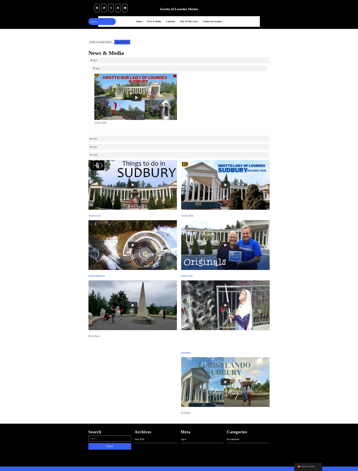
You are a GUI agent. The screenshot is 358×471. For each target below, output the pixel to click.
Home (139, 21)
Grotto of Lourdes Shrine (179, 9)
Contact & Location (212, 21)
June (98, 68)
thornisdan (186, 352)
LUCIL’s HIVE (100, 122)
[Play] (136, 97)
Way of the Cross (189, 21)
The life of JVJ (94, 215)
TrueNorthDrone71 (96, 276)
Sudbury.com (187, 276)
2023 (95, 60)
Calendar (170, 21)
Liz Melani (185, 413)
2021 (95, 147)
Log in (183, 439)
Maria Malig (94, 336)
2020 (95, 155)
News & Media (154, 21)
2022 (95, 139)
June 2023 (139, 439)
